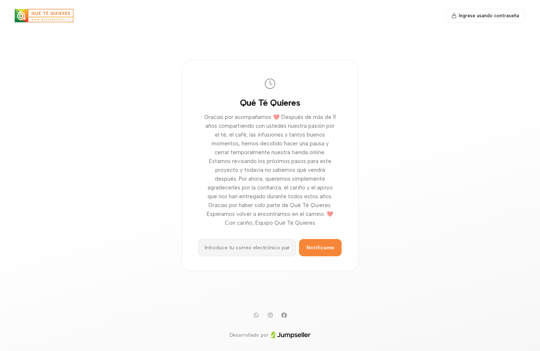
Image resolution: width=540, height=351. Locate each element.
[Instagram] (270, 315)
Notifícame (320, 248)
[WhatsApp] (256, 315)
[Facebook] (284, 315)
